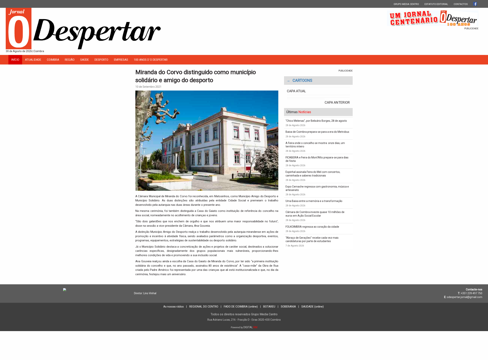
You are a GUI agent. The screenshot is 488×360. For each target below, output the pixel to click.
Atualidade (33, 59)
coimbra (53, 59)
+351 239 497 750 (471, 293)
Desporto (101, 59)
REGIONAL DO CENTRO (203, 306)
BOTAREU (269, 306)
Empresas (121, 59)
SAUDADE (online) (312, 306)
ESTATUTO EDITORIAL (436, 4)
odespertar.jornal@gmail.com (464, 297)
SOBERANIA (288, 306)
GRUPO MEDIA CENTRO (406, 4)
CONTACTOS (461, 4)
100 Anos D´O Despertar (151, 59)
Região (70, 59)
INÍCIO (15, 59)
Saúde (84, 59)
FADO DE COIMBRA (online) (241, 306)
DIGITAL (244, 327)
